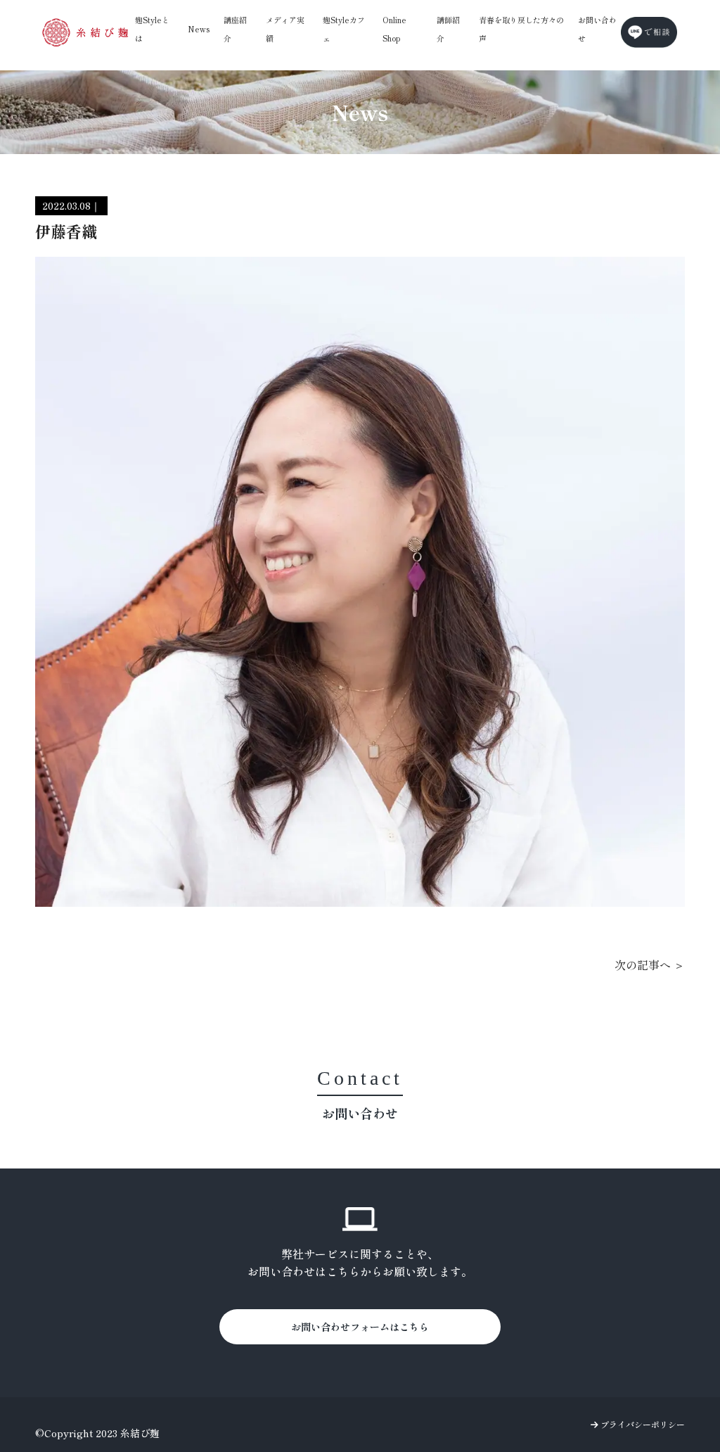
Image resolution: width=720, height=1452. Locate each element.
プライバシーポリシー (641, 1424)
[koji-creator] (85, 32)
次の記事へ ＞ (650, 964)
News (199, 28)
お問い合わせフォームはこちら (360, 1327)
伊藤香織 (66, 230)
